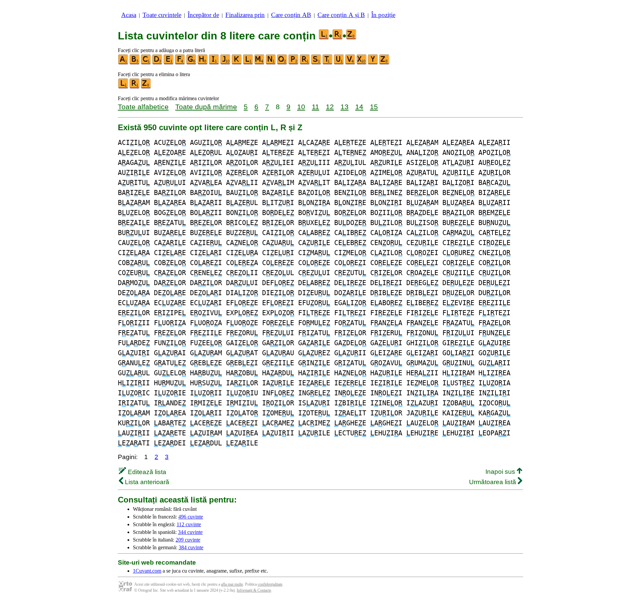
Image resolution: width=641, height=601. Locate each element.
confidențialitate (270, 584)
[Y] (373, 63)
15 (374, 107)
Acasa (128, 14)
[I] (214, 63)
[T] (328, 63)
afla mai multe (232, 584)
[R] (305, 63)
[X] (362, 63)
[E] (169, 63)
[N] (271, 63)
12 (330, 107)
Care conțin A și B (341, 14)
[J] (225, 63)
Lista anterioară (146, 481)
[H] (203, 63)
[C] (146, 63)
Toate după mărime (206, 107)
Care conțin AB (291, 14)
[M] (259, 63)
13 (345, 107)
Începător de (203, 14)
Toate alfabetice (143, 107)
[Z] (384, 63)
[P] (293, 63)
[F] (180, 63)
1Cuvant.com (147, 571)
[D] (157, 63)
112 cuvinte (189, 524)
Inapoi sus (501, 471)
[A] (123, 63)
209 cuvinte (188, 540)
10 (301, 107)
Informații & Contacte (254, 590)
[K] (237, 63)
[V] (350, 63)
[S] (316, 63)
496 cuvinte (190, 517)
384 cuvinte (191, 547)
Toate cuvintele (162, 14)
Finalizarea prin (245, 14)
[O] (282, 63)
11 (315, 107)
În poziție (383, 14)
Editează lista (146, 471)
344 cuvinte (190, 532)
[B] (135, 63)
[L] (248, 63)
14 (359, 107)
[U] (339, 63)
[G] (191, 63)
